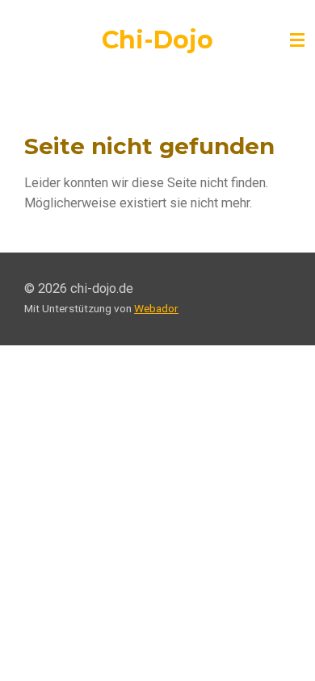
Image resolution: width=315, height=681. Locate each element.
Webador (156, 308)
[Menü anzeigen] (297, 40)
